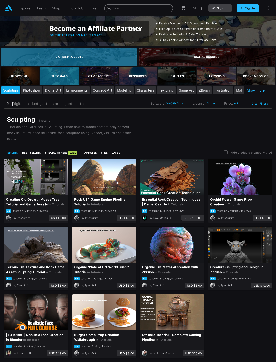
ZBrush (204, 90)
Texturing (166, 90)
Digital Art (53, 90)
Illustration (223, 90)
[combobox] (138, 8)
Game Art (186, 90)
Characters (145, 90)
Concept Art (102, 90)
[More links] (268, 8)
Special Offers (60, 152)
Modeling (124, 90)
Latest (117, 152)
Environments (77, 90)
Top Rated (89, 152)
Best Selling (31, 152)
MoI (239, 90)
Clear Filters (260, 103)
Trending (11, 152)
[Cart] (183, 8)
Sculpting (10, 90)
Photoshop (31, 90)
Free (104, 152)
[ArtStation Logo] (8, 8)
